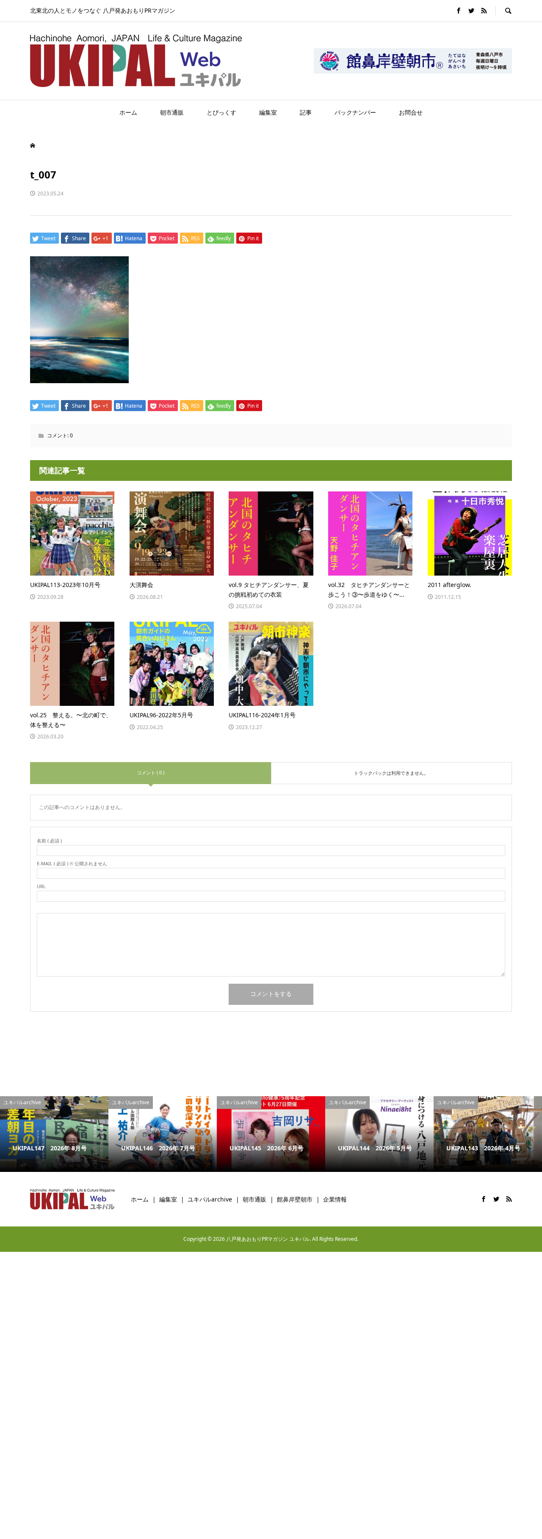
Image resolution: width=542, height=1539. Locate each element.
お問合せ (411, 112)
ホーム (128, 112)
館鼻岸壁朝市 (294, 1199)
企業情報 (335, 1199)
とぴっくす (221, 112)
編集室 (268, 112)
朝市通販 (172, 112)
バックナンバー (355, 112)
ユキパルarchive (210, 1199)
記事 (306, 112)
